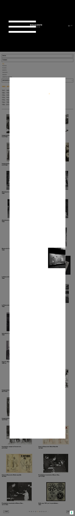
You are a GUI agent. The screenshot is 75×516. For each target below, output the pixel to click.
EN (69, 25)
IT (71, 25)
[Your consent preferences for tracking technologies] (71, 512)
